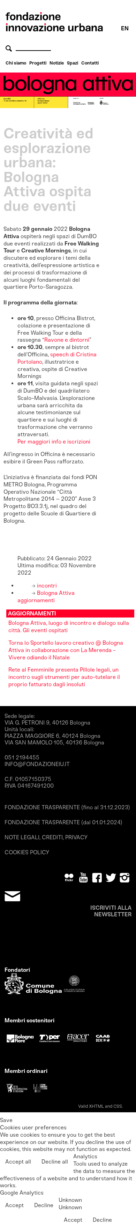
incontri (46, 585)
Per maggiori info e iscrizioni (54, 441)
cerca (10, 48)
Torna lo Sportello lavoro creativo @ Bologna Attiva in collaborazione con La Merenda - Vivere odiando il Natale (65, 650)
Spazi (72, 63)
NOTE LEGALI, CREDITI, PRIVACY (46, 837)
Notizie (57, 63)
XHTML (96, 1106)
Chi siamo (16, 63)
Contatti (90, 63)
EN (125, 28)
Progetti (37, 63)
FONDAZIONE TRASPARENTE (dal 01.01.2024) (63, 822)
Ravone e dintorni (66, 339)
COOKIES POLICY (27, 852)
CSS (117, 1106)
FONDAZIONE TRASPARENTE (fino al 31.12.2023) (67, 807)
